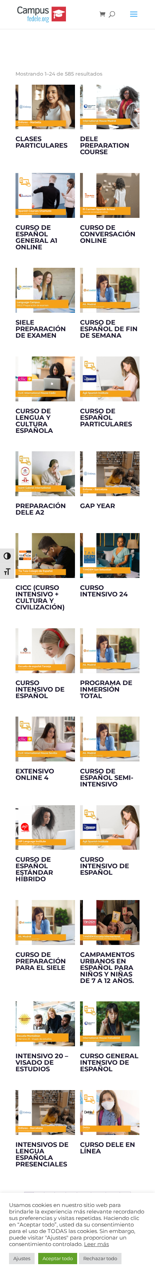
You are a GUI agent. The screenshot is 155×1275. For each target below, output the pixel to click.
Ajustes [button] (21, 1258)
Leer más (96, 1244)
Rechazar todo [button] (100, 1258)
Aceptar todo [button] (58, 1258)
